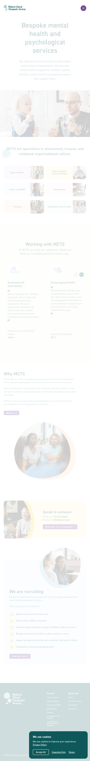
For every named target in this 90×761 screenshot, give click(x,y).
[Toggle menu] (83, 8)
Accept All (41, 752)
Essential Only (59, 752)
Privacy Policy (40, 744)
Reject (72, 752)
